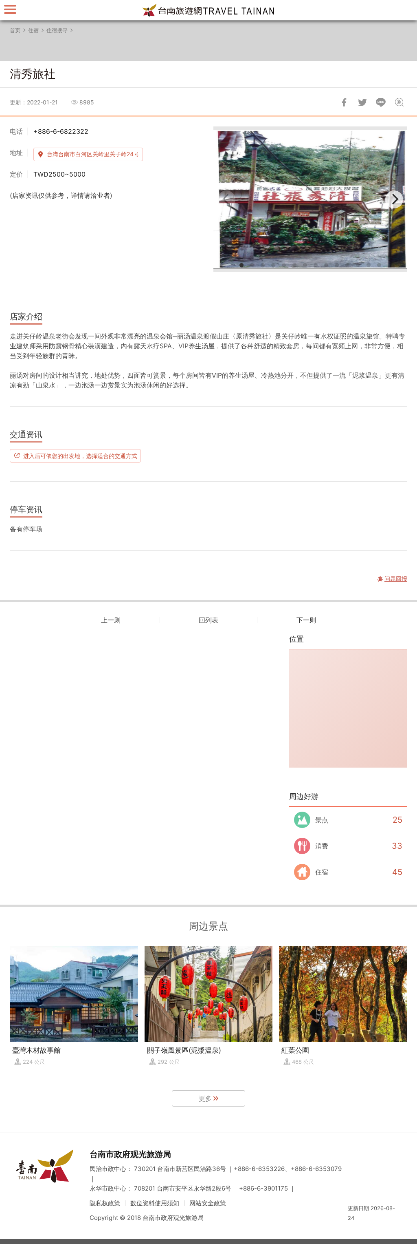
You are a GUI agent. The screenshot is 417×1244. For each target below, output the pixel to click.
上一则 (111, 620)
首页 (15, 30)
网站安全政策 (207, 1203)
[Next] (394, 199)
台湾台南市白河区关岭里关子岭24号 (93, 154)
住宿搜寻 (57, 30)
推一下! (362, 102)
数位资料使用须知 (154, 1203)
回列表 (208, 620)
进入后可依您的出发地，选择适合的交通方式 (80, 456)
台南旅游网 (208, 10)
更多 (205, 1098)
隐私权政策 (105, 1203)
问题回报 (399, 102)
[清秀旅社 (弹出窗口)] (310, 199)
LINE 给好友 (381, 102)
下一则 (306, 620)
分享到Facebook (344, 102)
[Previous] (226, 199)
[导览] (10, 9)
